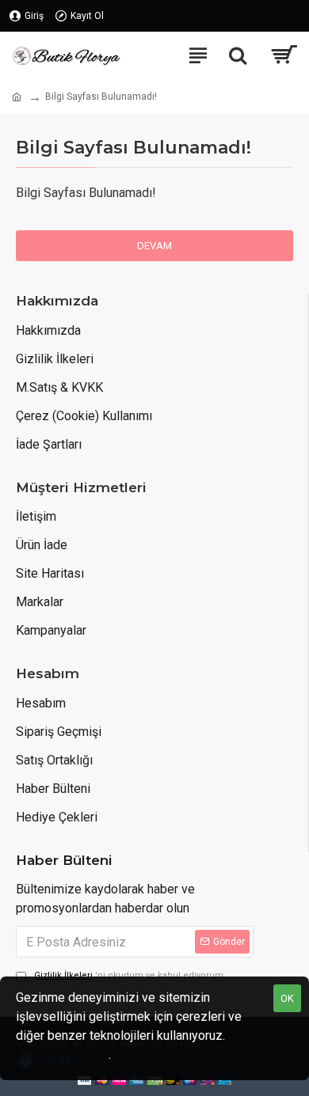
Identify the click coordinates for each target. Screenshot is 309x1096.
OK (287, 998)
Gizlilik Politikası (62, 1054)
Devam (154, 246)
